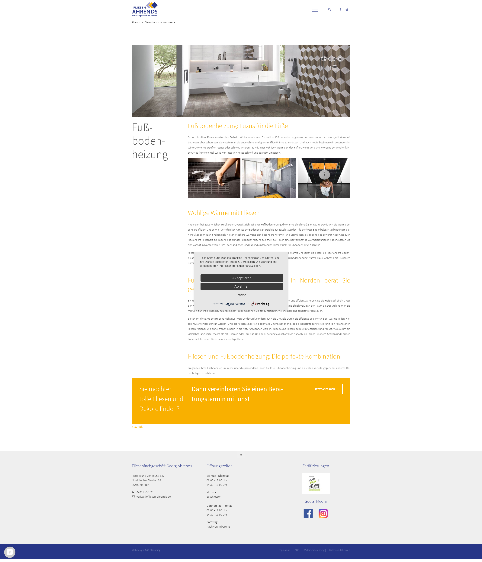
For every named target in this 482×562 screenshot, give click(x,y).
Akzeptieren (242, 278)
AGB (297, 550)
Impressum (284, 550)
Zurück (138, 426)
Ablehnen (241, 286)
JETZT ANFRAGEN (325, 389)
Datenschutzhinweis (339, 550)
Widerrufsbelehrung (314, 550)
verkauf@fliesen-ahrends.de (154, 496)
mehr (242, 295)
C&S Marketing (152, 550)
